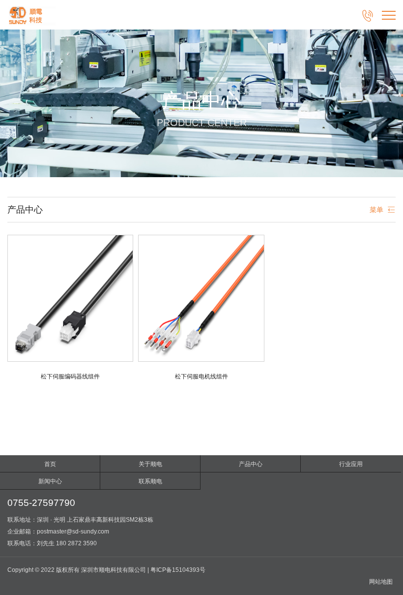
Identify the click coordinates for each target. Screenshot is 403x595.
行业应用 (351, 464)
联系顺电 (150, 481)
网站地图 (381, 581)
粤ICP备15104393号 (177, 569)
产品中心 (250, 464)
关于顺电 (150, 464)
